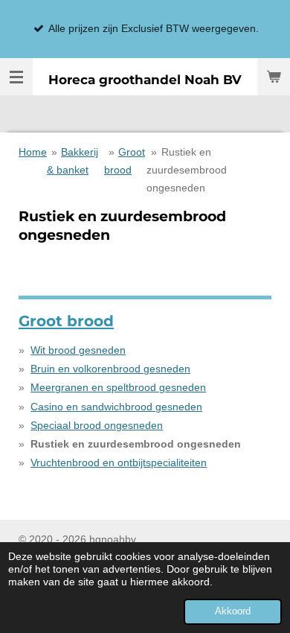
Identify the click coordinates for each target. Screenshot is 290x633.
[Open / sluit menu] (16, 76)
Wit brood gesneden (78, 350)
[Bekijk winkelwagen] (273, 76)
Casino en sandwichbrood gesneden (116, 407)
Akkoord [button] (233, 611)
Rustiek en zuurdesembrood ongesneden (186, 170)
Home (33, 152)
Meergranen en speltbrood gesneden (118, 387)
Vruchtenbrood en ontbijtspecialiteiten (118, 462)
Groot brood (66, 320)
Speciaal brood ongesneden (96, 425)
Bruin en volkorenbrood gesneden (110, 369)
